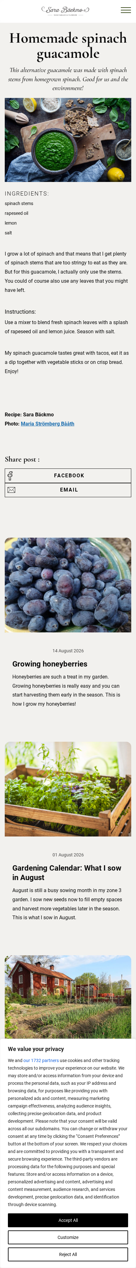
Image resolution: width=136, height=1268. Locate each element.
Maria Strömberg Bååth (47, 424)
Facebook (69, 476)
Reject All (68, 1254)
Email (69, 490)
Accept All (68, 1220)
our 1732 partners (41, 1060)
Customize (68, 1237)
